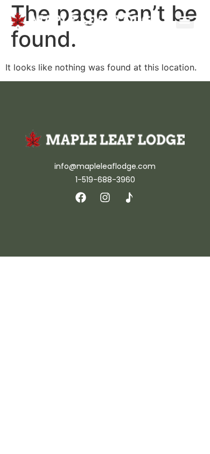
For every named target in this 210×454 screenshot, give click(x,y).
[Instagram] (105, 197)
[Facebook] (81, 197)
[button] (185, 20)
